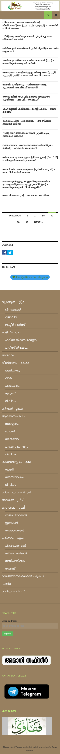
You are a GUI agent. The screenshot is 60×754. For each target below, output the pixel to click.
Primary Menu (56, 15)
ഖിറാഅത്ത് (13, 309)
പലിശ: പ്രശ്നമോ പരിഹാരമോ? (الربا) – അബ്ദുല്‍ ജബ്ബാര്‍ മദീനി (28, 62)
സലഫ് (10, 568)
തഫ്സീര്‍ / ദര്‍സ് (15, 325)
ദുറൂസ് (10, 393)
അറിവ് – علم (10, 355)
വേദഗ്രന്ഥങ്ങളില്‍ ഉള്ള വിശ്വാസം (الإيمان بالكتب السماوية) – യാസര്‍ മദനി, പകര (29, 74)
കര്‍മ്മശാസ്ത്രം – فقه (16, 462)
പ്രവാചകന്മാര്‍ (15, 545)
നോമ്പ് (9, 431)
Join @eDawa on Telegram (32, 277)
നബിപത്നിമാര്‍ (15, 561)
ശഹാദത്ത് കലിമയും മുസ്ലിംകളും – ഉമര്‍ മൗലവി (29, 110)
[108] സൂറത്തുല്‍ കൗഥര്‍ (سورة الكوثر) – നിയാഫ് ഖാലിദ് (27, 135)
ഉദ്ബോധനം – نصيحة (16, 492)
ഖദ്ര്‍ (8, 378)
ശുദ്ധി (9, 469)
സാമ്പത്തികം (14, 477)
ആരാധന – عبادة (14, 416)
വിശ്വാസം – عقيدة (15, 363)
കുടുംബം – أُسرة (13, 507)
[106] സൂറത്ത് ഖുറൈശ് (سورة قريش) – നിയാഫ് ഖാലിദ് (27, 38)
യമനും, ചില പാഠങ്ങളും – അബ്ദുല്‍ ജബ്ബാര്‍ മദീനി (26, 123)
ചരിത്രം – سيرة (13, 538)
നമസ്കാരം (11, 424)
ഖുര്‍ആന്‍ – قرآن (13, 302)
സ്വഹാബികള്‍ (16, 553)
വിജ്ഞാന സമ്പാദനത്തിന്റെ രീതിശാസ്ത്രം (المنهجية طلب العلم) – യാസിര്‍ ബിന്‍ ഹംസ (30, 25)
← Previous (13, 215)
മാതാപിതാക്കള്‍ (16, 515)
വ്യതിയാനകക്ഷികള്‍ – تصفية (23, 576)
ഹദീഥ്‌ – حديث (11, 332)
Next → (38, 222)
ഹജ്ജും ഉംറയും (16, 446)
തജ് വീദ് (10, 317)
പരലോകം (12, 386)
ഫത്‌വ (6, 584)
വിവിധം (10, 401)
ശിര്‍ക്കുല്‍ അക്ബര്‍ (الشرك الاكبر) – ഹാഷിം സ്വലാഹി (30, 50)
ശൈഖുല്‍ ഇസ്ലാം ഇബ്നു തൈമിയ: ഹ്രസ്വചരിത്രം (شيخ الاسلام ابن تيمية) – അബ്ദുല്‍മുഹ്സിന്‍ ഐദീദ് (26, 184)
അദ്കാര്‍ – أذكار (13, 500)
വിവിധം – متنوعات (14, 591)
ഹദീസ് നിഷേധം (16, 347)
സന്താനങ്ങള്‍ (14, 530)
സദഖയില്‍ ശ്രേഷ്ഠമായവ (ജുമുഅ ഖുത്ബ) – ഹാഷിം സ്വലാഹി (26, 98)
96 (43, 215)
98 (18, 222)
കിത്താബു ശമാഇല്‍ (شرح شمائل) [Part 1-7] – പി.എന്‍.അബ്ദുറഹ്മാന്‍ (30, 159)
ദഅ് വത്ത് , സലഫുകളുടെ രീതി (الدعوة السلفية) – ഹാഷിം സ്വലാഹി (28, 147)
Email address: (9, 620)
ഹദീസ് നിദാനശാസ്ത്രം (21, 340)
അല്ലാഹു (12, 370)
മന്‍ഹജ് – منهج (12, 408)
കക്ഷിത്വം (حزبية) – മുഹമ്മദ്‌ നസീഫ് (25, 195)
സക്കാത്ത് (12, 439)
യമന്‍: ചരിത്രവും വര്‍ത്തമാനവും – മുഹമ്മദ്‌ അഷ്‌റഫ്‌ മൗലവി (25, 86)
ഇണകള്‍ (11, 523)
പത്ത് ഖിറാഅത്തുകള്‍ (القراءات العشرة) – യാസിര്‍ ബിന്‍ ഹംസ (28, 171)
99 (27, 222)
